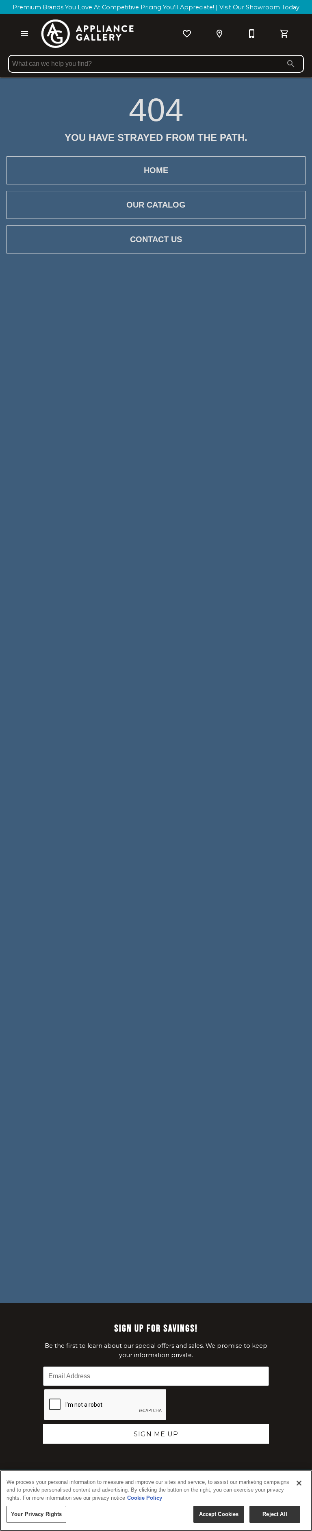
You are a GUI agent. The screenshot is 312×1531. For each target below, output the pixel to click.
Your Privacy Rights (36, 1514)
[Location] (219, 33)
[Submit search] (291, 63)
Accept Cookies (219, 1514)
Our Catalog (156, 204)
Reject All (274, 1514)
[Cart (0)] (284, 33)
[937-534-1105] (252, 33)
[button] (24, 33)
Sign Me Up (156, 1434)
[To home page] (87, 33)
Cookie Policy (144, 1498)
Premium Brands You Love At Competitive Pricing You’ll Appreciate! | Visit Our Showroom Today (156, 7)
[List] (187, 33)
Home (156, 170)
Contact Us (156, 239)
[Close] (299, 1483)
